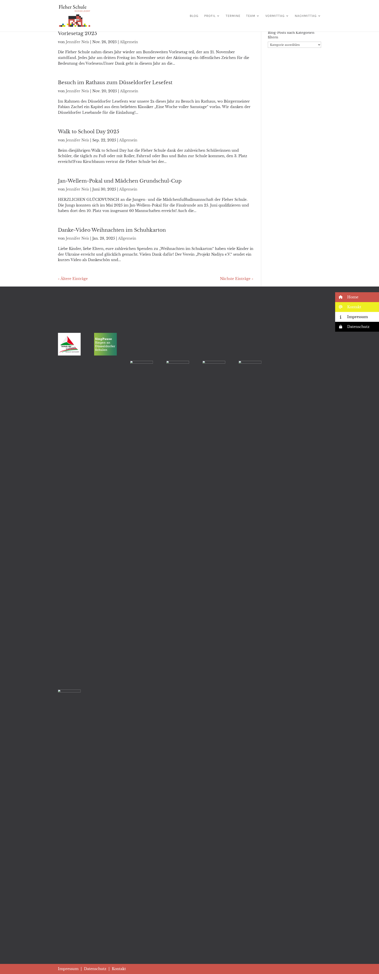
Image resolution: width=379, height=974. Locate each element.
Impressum (68, 969)
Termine (233, 16)
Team (250, 16)
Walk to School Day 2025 (88, 132)
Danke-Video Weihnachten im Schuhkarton (112, 230)
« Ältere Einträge (73, 278)
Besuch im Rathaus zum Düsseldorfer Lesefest (115, 82)
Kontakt (119, 969)
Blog (194, 16)
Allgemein (129, 42)
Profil (210, 16)
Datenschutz (95, 969)
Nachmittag (306, 16)
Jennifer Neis (77, 42)
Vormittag (275, 16)
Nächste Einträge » (236, 278)
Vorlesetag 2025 (77, 33)
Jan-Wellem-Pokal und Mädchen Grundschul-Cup (120, 181)
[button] (357, 297)
